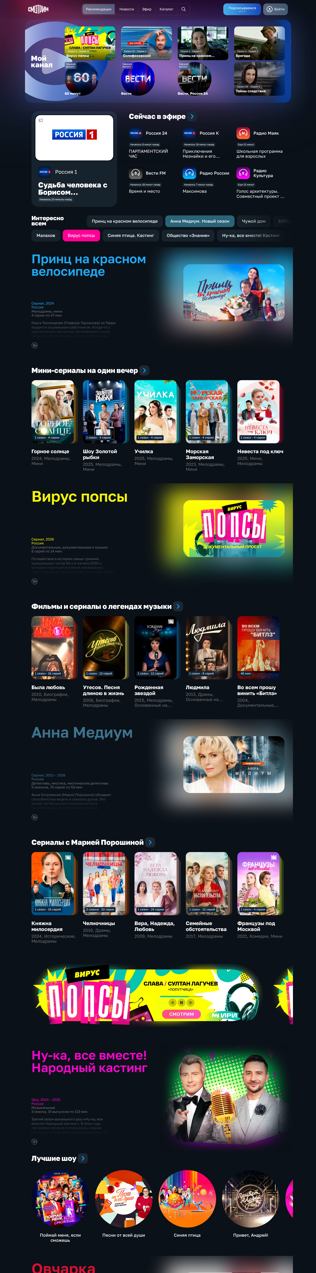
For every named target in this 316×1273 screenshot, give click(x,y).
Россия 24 (156, 133)
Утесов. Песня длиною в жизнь (103, 690)
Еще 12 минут (246, 144)
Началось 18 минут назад (199, 144)
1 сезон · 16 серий (48, 673)
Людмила (197, 687)
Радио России (214, 173)
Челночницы (99, 923)
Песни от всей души (123, 1235)
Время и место (144, 191)
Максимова (195, 191)
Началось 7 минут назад (198, 184)
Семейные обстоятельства (206, 926)
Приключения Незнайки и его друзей (199, 156)
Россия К (209, 133)
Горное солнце (50, 451)
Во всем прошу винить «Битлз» (257, 690)
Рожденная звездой (148, 690)
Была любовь (48, 687)
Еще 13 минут (246, 184)
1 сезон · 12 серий (99, 673)
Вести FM (156, 173)
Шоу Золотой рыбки (100, 454)
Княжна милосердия (47, 926)
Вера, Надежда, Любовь (154, 926)
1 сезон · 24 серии (151, 909)
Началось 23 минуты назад (56, 199)
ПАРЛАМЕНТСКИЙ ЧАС (148, 154)
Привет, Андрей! (250, 1235)
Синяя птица (187, 1235)
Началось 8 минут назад (144, 144)
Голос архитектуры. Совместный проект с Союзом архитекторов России (260, 199)
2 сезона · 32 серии (100, 909)
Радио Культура (263, 173)
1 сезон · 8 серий (201, 673)
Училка (143, 451)
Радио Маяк (266, 133)
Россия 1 (66, 172)
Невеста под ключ (260, 451)
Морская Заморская (200, 454)
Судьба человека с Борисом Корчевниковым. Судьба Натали (72, 195)
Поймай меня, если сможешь (60, 1238)
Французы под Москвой (256, 926)
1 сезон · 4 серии (47, 437)
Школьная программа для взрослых (260, 154)
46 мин (246, 673)
